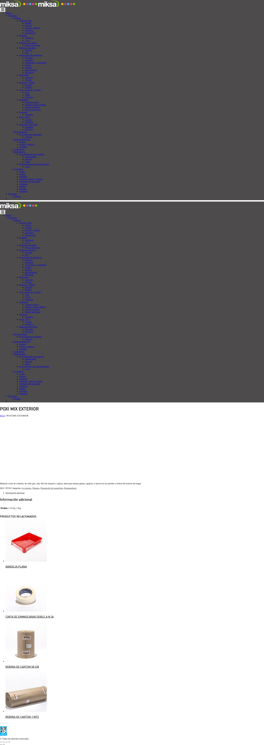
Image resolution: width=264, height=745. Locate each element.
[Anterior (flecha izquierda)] (1, 744)
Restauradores (70, 488)
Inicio (2, 416)
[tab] (135, 493)
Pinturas (35, 488)
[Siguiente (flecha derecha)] (4, 744)
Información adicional (15, 493)
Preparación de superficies (51, 488)
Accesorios (26, 488)
